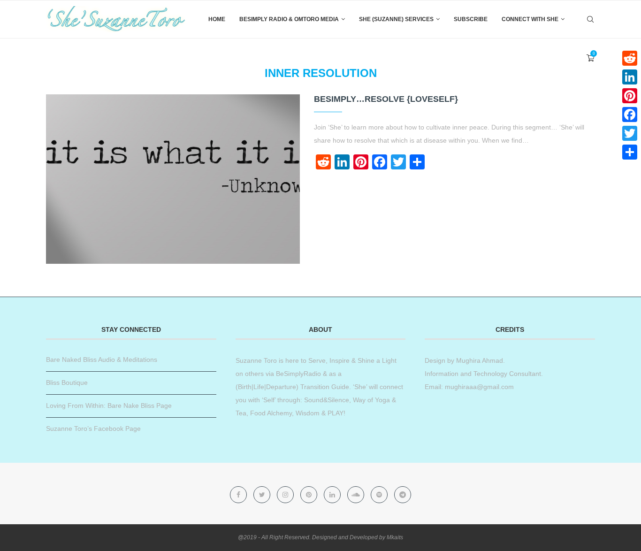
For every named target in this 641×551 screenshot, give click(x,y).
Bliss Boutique (67, 382)
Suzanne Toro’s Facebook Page (93, 428)
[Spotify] (380, 494)
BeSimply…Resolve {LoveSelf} (386, 99)
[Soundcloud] (356, 494)
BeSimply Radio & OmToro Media (289, 19)
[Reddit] (629, 58)
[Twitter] (263, 494)
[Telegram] (402, 494)
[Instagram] (286, 494)
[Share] (629, 152)
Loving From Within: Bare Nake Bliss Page (109, 405)
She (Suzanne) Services (396, 19)
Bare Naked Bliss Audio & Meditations (101, 359)
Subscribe (471, 19)
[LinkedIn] (629, 77)
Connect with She (530, 19)
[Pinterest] (309, 494)
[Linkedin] (333, 494)
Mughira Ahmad (478, 360)
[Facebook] (239, 494)
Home (216, 19)
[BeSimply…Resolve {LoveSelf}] (173, 179)
